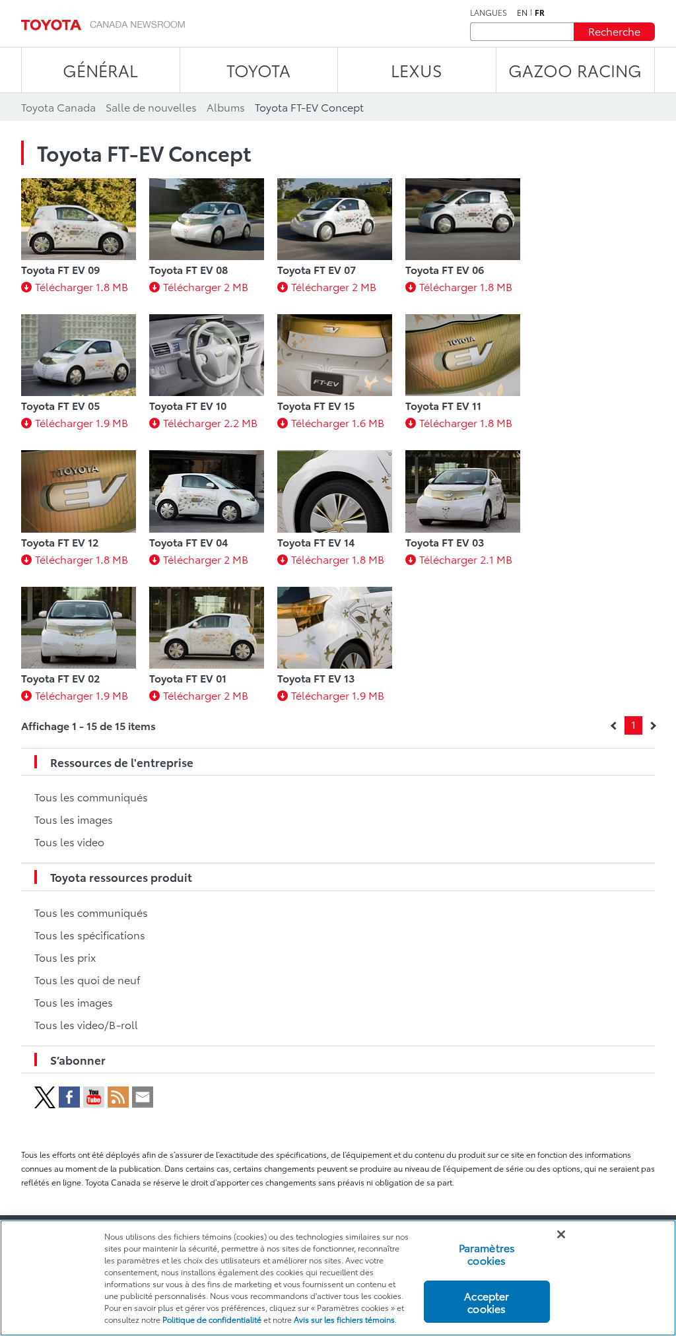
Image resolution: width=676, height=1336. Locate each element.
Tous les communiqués (91, 796)
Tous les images (73, 818)
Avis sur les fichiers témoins (344, 1319)
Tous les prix (65, 956)
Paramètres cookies (487, 1253)
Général (100, 69)
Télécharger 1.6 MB (337, 422)
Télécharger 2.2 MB (210, 422)
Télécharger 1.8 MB (81, 286)
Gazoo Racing (575, 69)
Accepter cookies (486, 1302)
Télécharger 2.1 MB (465, 558)
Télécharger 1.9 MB (81, 422)
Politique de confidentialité (211, 1319)
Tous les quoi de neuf (87, 979)
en (522, 12)
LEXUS (416, 69)
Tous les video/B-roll (86, 1024)
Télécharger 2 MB (205, 286)
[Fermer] (561, 1234)
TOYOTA (258, 69)
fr (540, 12)
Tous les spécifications (89, 934)
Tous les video (69, 841)
